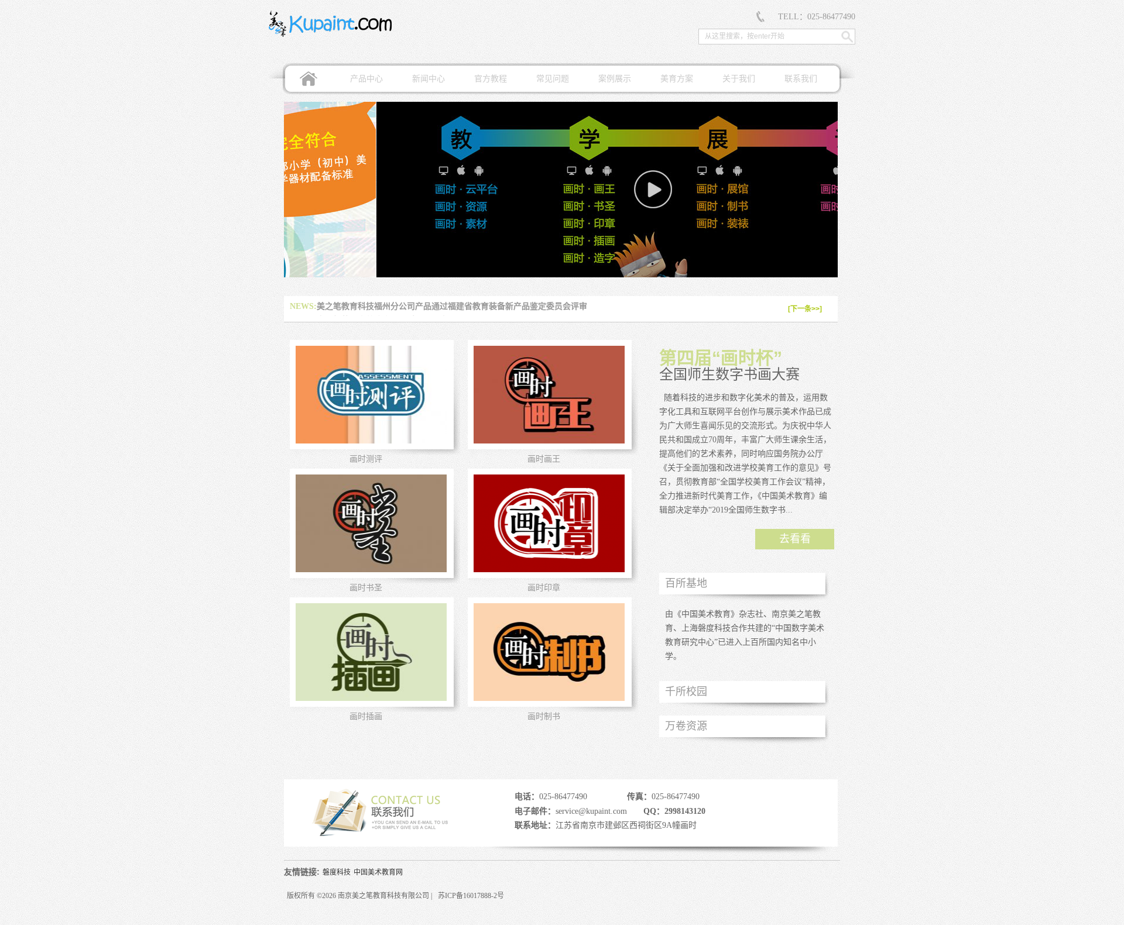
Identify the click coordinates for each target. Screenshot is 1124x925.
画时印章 (543, 587)
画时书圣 (365, 587)
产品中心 (366, 78)
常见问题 (552, 78)
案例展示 (614, 78)
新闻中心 (428, 78)
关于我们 (738, 78)
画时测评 (365, 459)
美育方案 (676, 78)
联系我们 (800, 78)
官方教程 (490, 78)
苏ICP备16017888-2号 (471, 896)
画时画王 (543, 459)
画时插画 (365, 716)
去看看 (795, 539)
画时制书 (543, 716)
